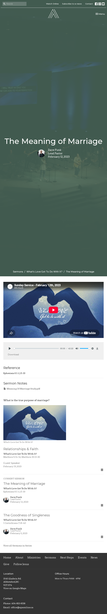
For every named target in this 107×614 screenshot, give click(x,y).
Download (13, 354)
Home (7, 557)
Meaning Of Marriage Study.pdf (23, 389)
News (94, 557)
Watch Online (52, 4)
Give (6, 564)
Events (82, 557)
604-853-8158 (18, 603)
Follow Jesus (21, 564)
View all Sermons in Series (17, 545)
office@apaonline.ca (22, 607)
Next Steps (67, 557)
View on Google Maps (14, 588)
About (19, 557)
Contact (89, 4)
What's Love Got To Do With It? (44, 271)
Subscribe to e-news (72, 4)
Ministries (34, 557)
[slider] (36, 348)
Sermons (18, 271)
